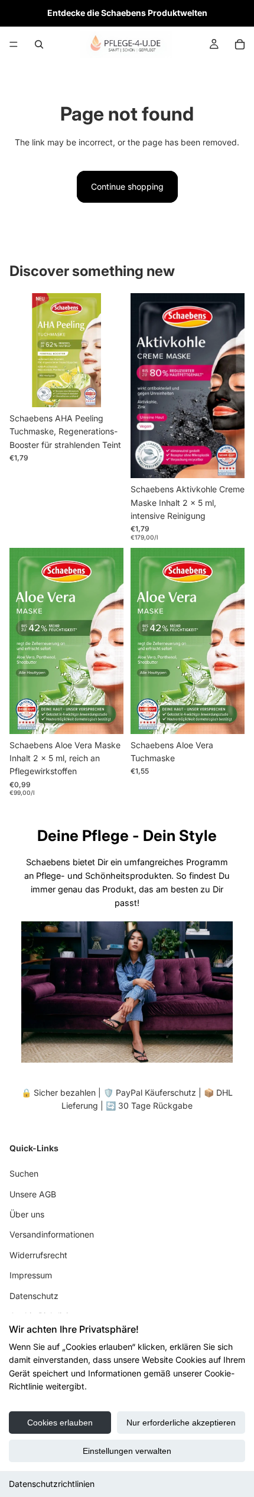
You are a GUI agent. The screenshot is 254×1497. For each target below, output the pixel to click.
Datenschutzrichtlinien (52, 1484)
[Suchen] (39, 44)
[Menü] (13, 44)
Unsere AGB (32, 1193)
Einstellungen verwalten (127, 1451)
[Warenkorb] (240, 44)
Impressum (30, 1275)
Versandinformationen (51, 1234)
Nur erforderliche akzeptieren (181, 1422)
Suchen (23, 1173)
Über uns (26, 1214)
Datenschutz (33, 1295)
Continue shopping (127, 186)
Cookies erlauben (60, 1422)
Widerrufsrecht (38, 1254)
